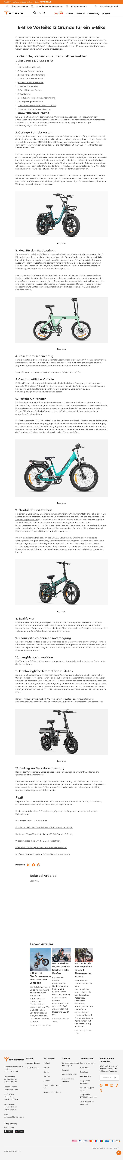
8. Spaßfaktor (24, 94)
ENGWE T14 (53, 681)
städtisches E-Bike (60, 266)
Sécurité (65, 1070)
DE (102, 1148)
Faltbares (47, 1081)
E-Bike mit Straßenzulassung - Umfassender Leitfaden (40, 977)
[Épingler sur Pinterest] (38, 864)
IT (109, 1148)
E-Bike (47, 37)
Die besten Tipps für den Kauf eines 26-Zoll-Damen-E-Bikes (43, 834)
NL (114, 1148)
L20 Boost (58, 142)
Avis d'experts (85, 1076)
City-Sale (58, 14)
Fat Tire (47, 1067)
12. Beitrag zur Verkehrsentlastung (34, 109)
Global (94, 1148)
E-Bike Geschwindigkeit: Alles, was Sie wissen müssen (41, 847)
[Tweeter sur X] (28, 864)
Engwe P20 (25, 275)
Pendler (47, 1076)
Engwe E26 (20, 411)
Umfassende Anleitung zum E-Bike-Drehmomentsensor (42, 854)
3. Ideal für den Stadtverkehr (31, 75)
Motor (80, 528)
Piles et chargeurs (69, 1074)
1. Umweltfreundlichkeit (29, 67)
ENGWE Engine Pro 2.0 (26, 519)
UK (105, 1148)
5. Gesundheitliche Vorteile (30, 82)
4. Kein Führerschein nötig (30, 79)
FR (107, 1148)
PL (116, 1148)
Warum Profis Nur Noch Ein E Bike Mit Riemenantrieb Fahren (83, 970)
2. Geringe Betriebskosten (30, 71)
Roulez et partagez (87, 1063)
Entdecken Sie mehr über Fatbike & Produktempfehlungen (44, 827)
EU (98, 1148)
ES (111, 1148)
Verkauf (47, 1063)
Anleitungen (85, 1067)
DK (118, 1148)
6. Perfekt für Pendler (28, 86)
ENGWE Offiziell (15, 1151)
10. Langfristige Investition (30, 102)
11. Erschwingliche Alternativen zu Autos (37, 105)
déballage (84, 1072)
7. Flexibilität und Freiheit (30, 90)
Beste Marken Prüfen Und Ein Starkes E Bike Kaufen (61, 968)
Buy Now (61, 243)
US (100, 1148)
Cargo (46, 1072)
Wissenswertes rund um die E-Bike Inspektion (37, 841)
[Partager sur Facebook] (33, 864)
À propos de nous (33, 1063)
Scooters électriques (52, 1092)
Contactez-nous (32, 1067)
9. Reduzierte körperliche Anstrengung (36, 98)
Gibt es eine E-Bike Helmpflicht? (65, 372)
